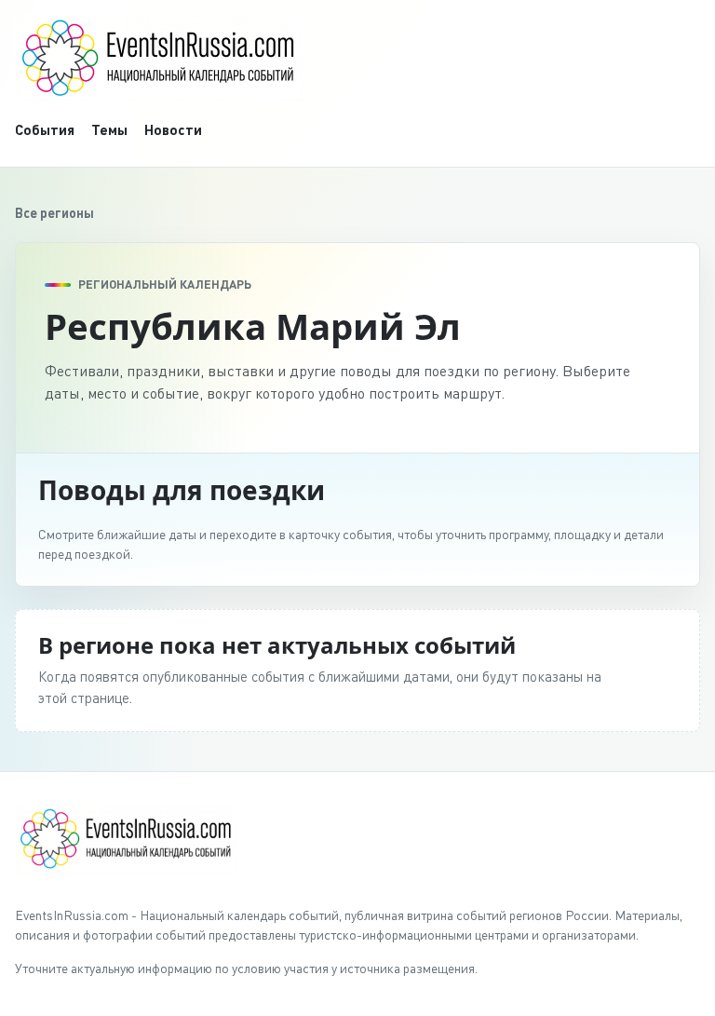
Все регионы (54, 213)
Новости (173, 129)
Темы (109, 129)
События (44, 129)
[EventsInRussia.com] (357, 57)
